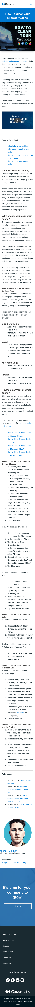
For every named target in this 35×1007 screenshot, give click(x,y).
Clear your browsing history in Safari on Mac (19, 789)
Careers (6, 946)
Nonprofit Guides (9, 862)
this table (20, 713)
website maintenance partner (14, 61)
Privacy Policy (28, 1001)
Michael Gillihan (8, 851)
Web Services (8, 940)
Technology (21, 862)
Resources (7, 963)
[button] (17, 972)
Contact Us (7, 957)
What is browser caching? (18, 146)
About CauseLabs (10, 935)
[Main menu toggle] (31, 4)
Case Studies (8, 952)
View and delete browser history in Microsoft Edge (18, 798)
